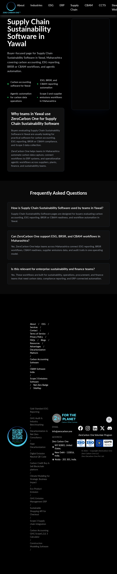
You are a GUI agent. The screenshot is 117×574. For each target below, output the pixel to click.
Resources (35, 343)
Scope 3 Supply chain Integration (38, 522)
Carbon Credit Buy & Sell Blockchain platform (40, 466)
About (20, 5)
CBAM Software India (37, 370)
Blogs (43, 340)
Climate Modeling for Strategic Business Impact (40, 479)
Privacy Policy (36, 337)
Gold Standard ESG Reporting (39, 410)
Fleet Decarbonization (38, 445)
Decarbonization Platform (38, 351)
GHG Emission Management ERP (38, 500)
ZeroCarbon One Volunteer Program (95, 435)
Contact (33, 331)
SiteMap (37, 388)
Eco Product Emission (36, 490)
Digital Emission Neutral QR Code (38, 455)
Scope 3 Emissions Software (38, 380)
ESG (50, 5)
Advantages (35, 347)
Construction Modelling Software (39, 545)
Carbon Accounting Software (39, 361)
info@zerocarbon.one (62, 432)
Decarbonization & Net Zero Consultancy (39, 434)
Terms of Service (37, 334)
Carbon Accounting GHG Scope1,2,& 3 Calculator (39, 534)
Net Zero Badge (40, 385)
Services (34, 327)
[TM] (8, 7)
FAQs (32, 340)
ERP (62, 5)
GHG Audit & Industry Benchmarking (36, 421)
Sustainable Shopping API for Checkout (38, 511)
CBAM (89, 5)
